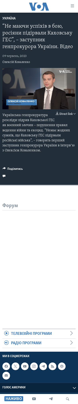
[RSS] (52, 366)
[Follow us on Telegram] (43, 366)
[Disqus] (39, 260)
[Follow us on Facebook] (6, 366)
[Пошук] (68, 399)
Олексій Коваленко (16, 62)
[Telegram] (51, 399)
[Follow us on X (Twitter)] (15, 366)
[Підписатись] (6, 376)
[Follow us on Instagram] (34, 366)
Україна (9, 18)
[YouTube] (34, 399)
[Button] (13, 170)
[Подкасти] (62, 366)
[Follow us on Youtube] (25, 366)
